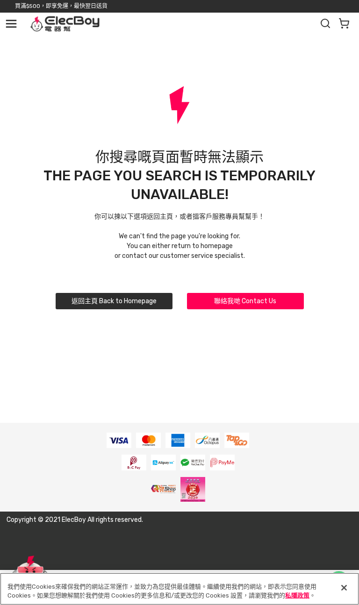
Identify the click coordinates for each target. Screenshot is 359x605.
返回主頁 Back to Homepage (114, 301)
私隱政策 (297, 595)
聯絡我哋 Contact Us (245, 301)
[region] (179, 589)
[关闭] (344, 587)
